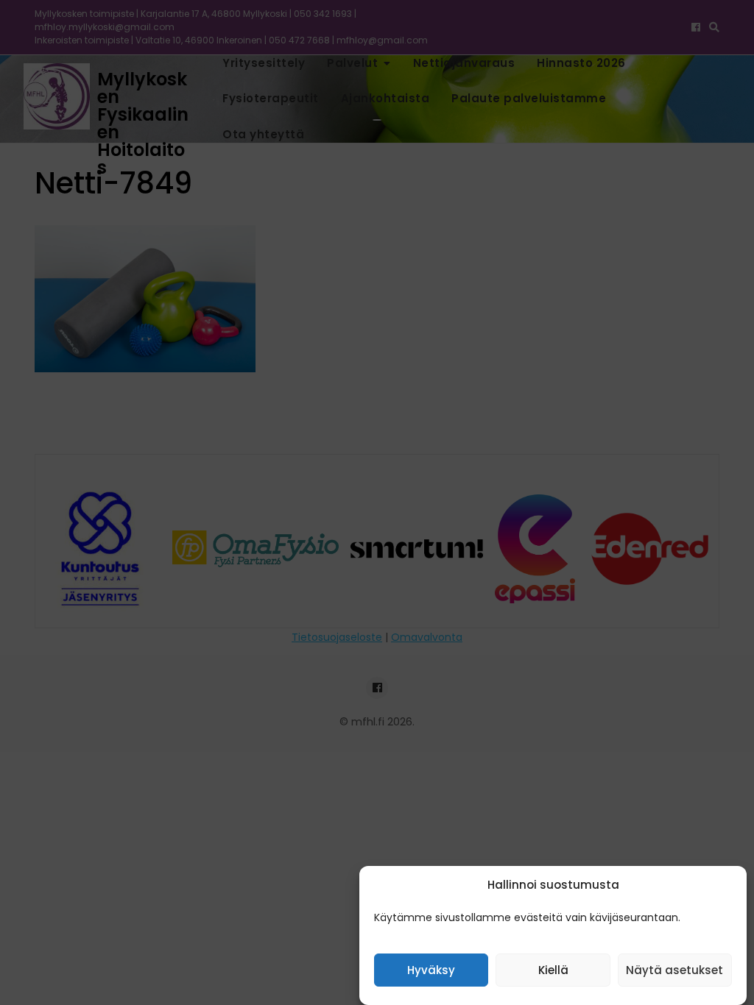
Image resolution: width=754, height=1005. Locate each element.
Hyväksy (431, 970)
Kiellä (553, 970)
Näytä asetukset (674, 970)
